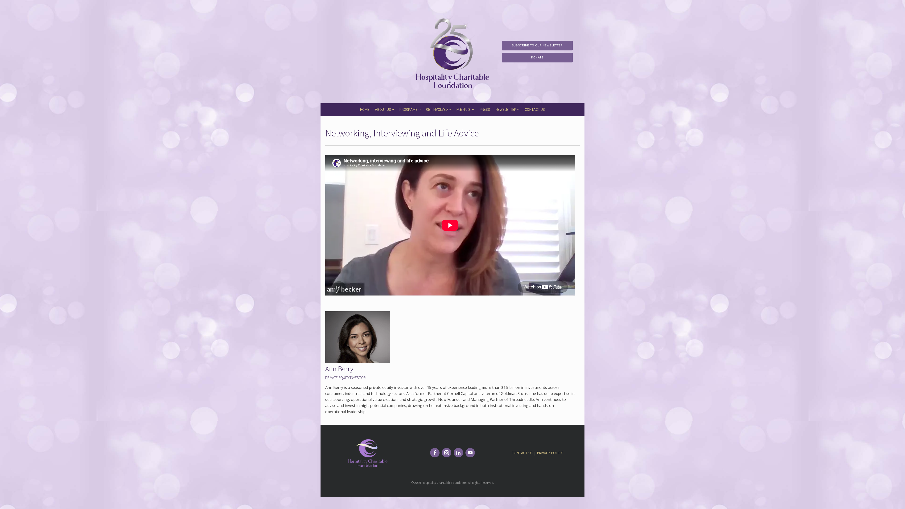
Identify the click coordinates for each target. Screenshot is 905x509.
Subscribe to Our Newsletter (537, 45)
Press (485, 109)
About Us (383, 109)
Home (364, 109)
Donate (537, 57)
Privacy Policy (550, 453)
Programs (408, 109)
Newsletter (506, 109)
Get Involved (437, 109)
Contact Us (535, 109)
